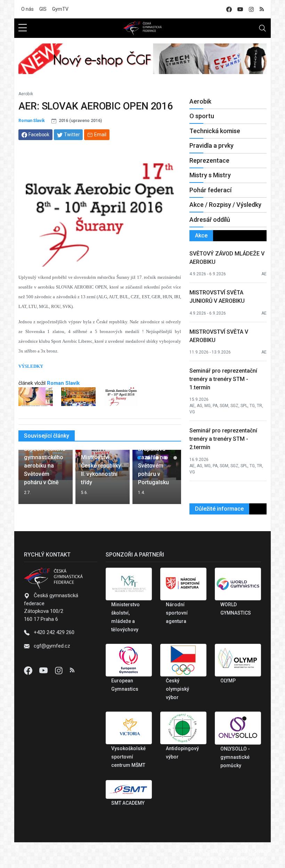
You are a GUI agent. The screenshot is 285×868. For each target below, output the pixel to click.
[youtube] (240, 9)
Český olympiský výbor (177, 689)
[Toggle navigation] (262, 28)
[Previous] (30, 479)
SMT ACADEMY (128, 803)
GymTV (60, 9)
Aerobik (25, 93)
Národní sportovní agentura (177, 613)
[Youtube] (44, 670)
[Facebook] (29, 670)
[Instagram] (59, 670)
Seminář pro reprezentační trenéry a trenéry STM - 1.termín (223, 379)
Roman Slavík (31, 120)
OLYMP (228, 680)
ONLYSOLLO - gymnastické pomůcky (235, 757)
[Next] (169, 479)
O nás (27, 9)
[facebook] (229, 9)
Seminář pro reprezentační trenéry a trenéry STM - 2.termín (223, 439)
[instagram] (251, 9)
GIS (43, 9)
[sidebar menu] (22, 28)
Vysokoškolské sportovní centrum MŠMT (128, 757)
